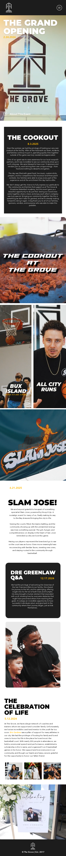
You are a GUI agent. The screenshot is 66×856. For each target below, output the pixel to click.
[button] (20, 114)
